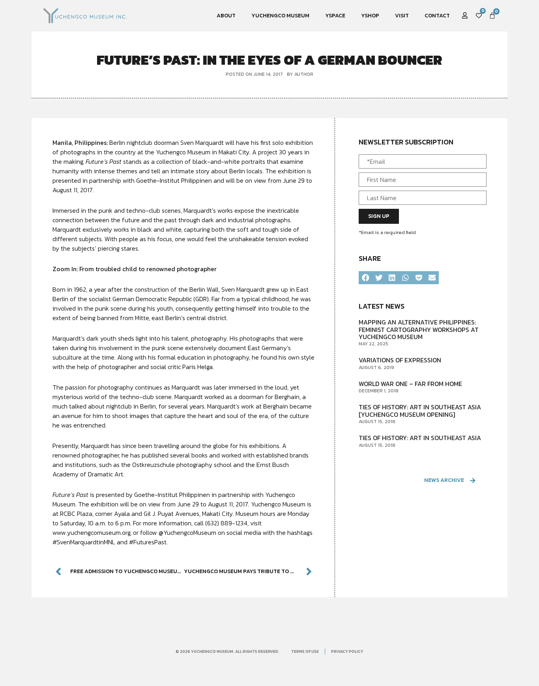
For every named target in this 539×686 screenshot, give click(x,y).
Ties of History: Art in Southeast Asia (420, 437)
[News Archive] (473, 481)
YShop (370, 15)
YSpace (335, 15)
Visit (402, 15)
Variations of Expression (400, 360)
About (226, 15)
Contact (437, 15)
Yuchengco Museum (280, 15)
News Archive (444, 480)
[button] (365, 278)
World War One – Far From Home (410, 383)
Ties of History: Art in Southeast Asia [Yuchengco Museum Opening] (420, 410)
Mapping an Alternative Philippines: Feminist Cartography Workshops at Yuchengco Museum (419, 329)
